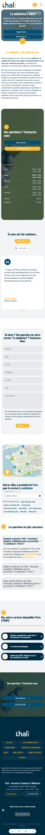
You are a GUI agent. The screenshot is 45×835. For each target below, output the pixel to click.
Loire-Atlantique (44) (11, 511)
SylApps (22, 826)
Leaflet (39, 476)
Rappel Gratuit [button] (21, 32)
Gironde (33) (26, 505)
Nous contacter (21, 142)
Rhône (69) (32, 511)
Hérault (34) (23, 508)
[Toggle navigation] (41, 5)
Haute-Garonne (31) (10, 508)
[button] (34, 5)
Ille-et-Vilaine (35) (35, 508)
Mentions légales (10, 824)
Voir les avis (21, 241)
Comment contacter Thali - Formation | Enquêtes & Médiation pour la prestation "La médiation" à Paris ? (21, 541)
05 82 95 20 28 (21, 36)
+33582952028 (31, 554)
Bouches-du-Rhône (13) (11, 505)
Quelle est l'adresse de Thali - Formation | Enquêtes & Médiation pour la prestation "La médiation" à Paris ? (21, 569)
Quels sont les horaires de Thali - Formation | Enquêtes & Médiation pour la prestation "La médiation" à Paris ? (21, 583)
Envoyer (20, 426)
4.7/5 (35, 13)
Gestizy (37, 824)
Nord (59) (23, 511)
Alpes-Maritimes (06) (28, 502)
